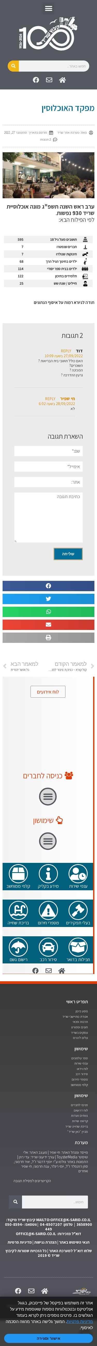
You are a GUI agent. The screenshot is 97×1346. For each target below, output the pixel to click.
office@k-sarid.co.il (36, 1233)
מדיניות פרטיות (20, 1242)
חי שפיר (67, 398)
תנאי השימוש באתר (74, 1242)
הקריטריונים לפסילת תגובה (32, 1180)
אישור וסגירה (48, 1338)
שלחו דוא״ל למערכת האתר (70, 1250)
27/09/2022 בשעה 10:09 (64, 355)
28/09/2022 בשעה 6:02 (57, 403)
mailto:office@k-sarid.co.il (63, 1219)
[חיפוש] (13, 66)
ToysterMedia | (65, 1156)
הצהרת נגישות (45, 1242)
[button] (48, 8)
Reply (66, 350)
